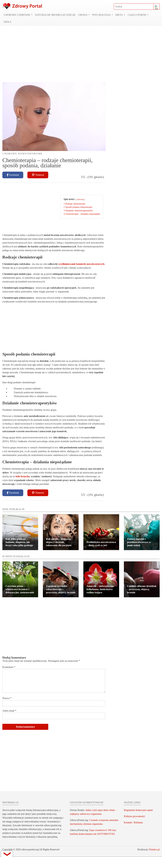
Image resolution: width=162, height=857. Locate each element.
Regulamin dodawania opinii (138, 810)
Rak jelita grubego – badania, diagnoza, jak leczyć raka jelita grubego (19, 542)
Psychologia (101, 14)
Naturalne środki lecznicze (55, 14)
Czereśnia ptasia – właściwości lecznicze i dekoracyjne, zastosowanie (20, 589)
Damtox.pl (154, 849)
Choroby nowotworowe (22, 153)
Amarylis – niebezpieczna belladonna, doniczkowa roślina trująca (100, 589)
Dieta (119, 14)
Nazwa (6, 698)
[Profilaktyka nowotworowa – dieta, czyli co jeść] (101, 532)
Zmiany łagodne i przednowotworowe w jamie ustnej (139, 542)
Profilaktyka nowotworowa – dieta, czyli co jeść (101, 544)
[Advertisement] (81, 54)
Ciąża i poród (137, 14)
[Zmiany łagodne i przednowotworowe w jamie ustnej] (142, 532)
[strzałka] (7, 854)
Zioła (7, 21)
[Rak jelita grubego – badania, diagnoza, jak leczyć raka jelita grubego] (20, 532)
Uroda (82, 14)
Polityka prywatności (134, 816)
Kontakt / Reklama (133, 822)
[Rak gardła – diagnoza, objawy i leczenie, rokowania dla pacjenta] (61, 532)
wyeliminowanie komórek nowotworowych (81, 264)
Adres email (9, 710)
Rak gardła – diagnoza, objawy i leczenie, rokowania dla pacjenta (58, 542)
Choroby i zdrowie (17, 14)
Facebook (14, 175)
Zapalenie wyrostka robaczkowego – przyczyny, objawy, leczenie (60, 589)
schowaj (80, 199)
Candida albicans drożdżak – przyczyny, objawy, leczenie (141, 589)
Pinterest (39, 175)
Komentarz (8, 667)
